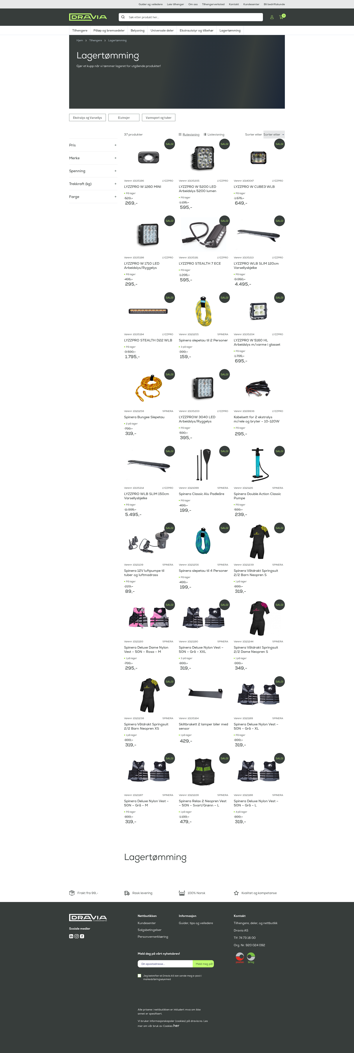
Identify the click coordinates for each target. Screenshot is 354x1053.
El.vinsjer (124, 117)
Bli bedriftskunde (274, 4)
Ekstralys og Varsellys (87, 117)
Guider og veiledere (151, 4)
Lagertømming (230, 30)
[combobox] (191, 17)
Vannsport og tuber (158, 117)
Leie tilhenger (175, 4)
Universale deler (162, 30)
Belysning (138, 30)
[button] (93, 143)
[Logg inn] (272, 17)
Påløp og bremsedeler (109, 30)
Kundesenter (251, 4)
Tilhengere (79, 30)
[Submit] (123, 17)
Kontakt (234, 4)
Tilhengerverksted (213, 4)
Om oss (193, 4)
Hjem (80, 40)
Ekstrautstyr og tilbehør (197, 30)
